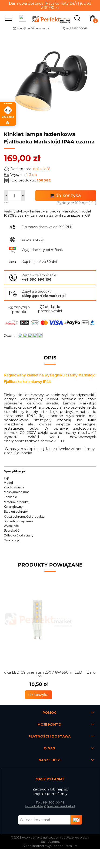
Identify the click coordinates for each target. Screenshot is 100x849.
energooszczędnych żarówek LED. (34, 441)
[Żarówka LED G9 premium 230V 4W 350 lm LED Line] (50, 620)
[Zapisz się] (76, 820)
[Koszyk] (92, 18)
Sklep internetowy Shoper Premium (50, 846)
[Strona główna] (50, 18)
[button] (7, 18)
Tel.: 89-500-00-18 (50, 802)
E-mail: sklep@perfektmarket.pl (50, 806)
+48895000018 (77, 28)
